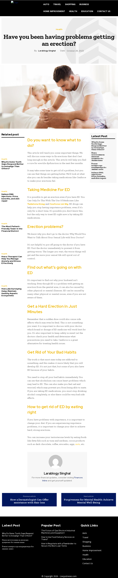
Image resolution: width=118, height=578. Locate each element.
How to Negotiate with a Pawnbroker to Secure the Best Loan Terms (58, 544)
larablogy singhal (47, 51)
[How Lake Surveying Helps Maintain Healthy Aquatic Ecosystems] (12, 275)
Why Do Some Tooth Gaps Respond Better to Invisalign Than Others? (12, 165)
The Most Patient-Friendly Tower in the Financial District (11, 228)
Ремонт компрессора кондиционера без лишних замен (98, 166)
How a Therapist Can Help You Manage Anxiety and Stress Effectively (11, 260)
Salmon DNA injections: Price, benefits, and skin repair (10, 197)
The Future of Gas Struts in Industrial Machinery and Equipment (58, 531)
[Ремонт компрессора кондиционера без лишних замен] (111, 166)
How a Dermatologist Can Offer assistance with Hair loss (29, 501)
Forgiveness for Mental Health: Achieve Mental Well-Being (88, 501)
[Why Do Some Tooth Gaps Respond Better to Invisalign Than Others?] (12, 148)
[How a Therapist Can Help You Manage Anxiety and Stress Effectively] (12, 242)
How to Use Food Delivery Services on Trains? (58, 538)
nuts (77, 444)
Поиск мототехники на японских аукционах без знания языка (98, 156)
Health (59, 29)
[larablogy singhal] (57, 462)
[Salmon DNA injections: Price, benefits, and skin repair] (12, 180)
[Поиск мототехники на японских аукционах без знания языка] (111, 155)
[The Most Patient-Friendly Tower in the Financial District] (12, 212)
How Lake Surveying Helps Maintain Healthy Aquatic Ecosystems (11, 292)
